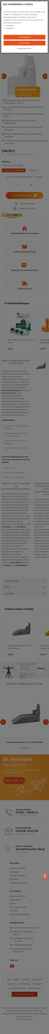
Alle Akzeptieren (24, 37)
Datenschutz (10, 28)
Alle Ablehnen (24, 43)
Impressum (10, 25)
